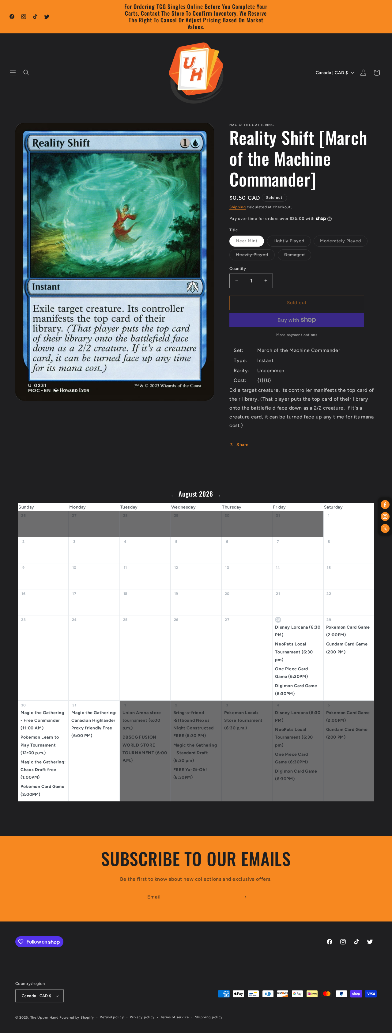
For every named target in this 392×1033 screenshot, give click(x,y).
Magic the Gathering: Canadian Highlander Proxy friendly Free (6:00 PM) (93, 724)
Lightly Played (292, 242)
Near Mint (250, 242)
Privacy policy (142, 1017)
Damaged (297, 256)
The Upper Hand (44, 1018)
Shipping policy (209, 1017)
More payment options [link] (296, 334)
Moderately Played (344, 242)
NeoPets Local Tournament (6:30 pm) (294, 652)
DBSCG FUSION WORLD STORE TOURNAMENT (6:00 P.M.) (145, 749)
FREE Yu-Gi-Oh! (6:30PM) (190, 773)
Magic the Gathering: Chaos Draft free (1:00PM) (43, 769)
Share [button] (242, 444)
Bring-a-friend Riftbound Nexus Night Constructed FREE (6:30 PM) (193, 724)
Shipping (237, 207)
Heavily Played (255, 256)
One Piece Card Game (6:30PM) (291, 672)
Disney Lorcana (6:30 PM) (297, 631)
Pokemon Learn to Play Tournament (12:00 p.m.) (40, 745)
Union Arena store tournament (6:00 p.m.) (142, 720)
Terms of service (175, 1017)
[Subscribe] (244, 897)
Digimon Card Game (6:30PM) (296, 689)
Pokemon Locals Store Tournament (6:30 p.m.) (243, 720)
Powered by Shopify (76, 1018)
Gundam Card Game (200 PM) (347, 648)
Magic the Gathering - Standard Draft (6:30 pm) (195, 753)
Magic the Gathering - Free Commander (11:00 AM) (42, 720)
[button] (13, 72)
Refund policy (112, 1017)
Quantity (237, 268)
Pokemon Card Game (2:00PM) (348, 631)
